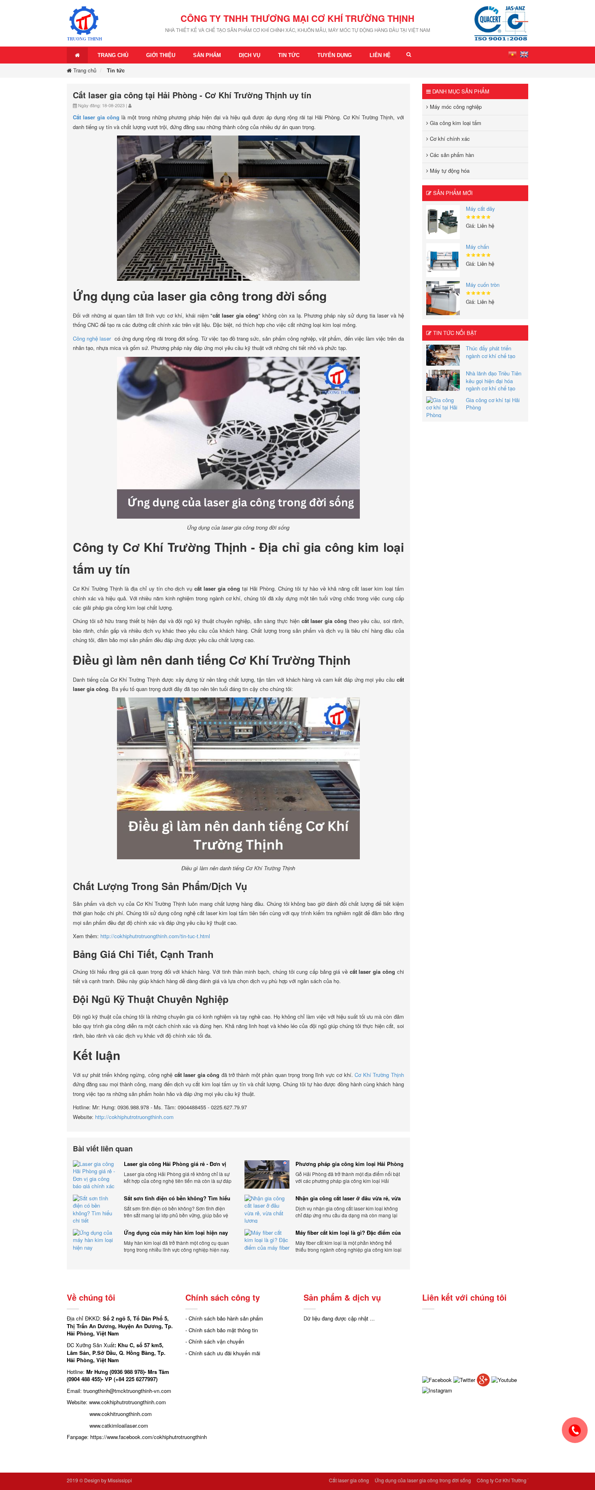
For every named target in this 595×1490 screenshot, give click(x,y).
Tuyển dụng (334, 55)
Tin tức (289, 55)
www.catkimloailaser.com (118, 1425)
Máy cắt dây (480, 208)
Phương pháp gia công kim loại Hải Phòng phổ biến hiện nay (349, 1164)
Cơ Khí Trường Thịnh (379, 1075)
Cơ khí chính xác (449, 138)
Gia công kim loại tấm (454, 123)
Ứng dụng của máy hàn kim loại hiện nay (176, 1232)
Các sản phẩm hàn (451, 155)
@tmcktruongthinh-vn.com (140, 1391)
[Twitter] (464, 1379)
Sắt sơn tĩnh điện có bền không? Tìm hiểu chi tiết (177, 1198)
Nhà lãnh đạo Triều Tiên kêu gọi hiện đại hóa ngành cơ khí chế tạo (493, 380)
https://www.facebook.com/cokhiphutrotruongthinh (148, 1437)
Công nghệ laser (92, 338)
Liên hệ (380, 55)
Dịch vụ (249, 55)
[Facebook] (437, 1379)
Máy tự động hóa (449, 170)
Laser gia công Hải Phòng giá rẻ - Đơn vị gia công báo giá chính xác (175, 1164)
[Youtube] (504, 1379)
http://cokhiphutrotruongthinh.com (134, 1117)
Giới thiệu (160, 55)
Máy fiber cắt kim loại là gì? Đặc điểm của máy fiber (348, 1232)
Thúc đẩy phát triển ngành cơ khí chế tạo (490, 352)
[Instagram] (437, 1390)
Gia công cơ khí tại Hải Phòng (493, 403)
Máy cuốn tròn (482, 284)
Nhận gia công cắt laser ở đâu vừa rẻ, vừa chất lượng (348, 1198)
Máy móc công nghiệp (455, 106)
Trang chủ (113, 55)
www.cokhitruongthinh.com (120, 1414)
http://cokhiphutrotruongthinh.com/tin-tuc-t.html (155, 936)
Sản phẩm (207, 55)
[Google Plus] (483, 1379)
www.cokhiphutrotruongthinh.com (127, 1402)
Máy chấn (477, 246)
